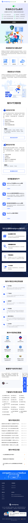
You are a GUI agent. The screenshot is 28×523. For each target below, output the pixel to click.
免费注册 (14, 477)
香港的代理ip (23, 401)
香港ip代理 (14, 399)
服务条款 (3, 498)
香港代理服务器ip (15, 412)
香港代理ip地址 (15, 409)
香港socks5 (6, 401)
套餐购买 (3, 485)
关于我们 (3, 496)
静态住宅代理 (13, 487)
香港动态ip (14, 395)
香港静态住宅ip (7, 395)
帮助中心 (3, 494)
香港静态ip (14, 397)
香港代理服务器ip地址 (24, 412)
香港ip (22, 399)
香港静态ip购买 (7, 397)
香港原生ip (14, 407)
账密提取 (3, 487)
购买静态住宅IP (14, 171)
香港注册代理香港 (7, 404)
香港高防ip (23, 397)
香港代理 (22, 409)
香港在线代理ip (7, 407)
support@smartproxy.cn (17, 494)
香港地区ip (23, 404)
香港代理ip (6, 409)
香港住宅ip (23, 407)
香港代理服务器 (7, 414)
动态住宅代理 (13, 485)
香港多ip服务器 (15, 404)
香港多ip (22, 395)
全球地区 (3, 489)
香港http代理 (6, 399)
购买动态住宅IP (14, 137)
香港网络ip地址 (15, 401)
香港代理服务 (6, 412)
